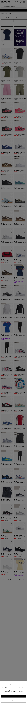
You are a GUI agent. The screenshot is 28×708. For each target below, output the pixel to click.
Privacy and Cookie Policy (18, 691)
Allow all (13, 696)
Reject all (13, 703)
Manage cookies (13, 700)
